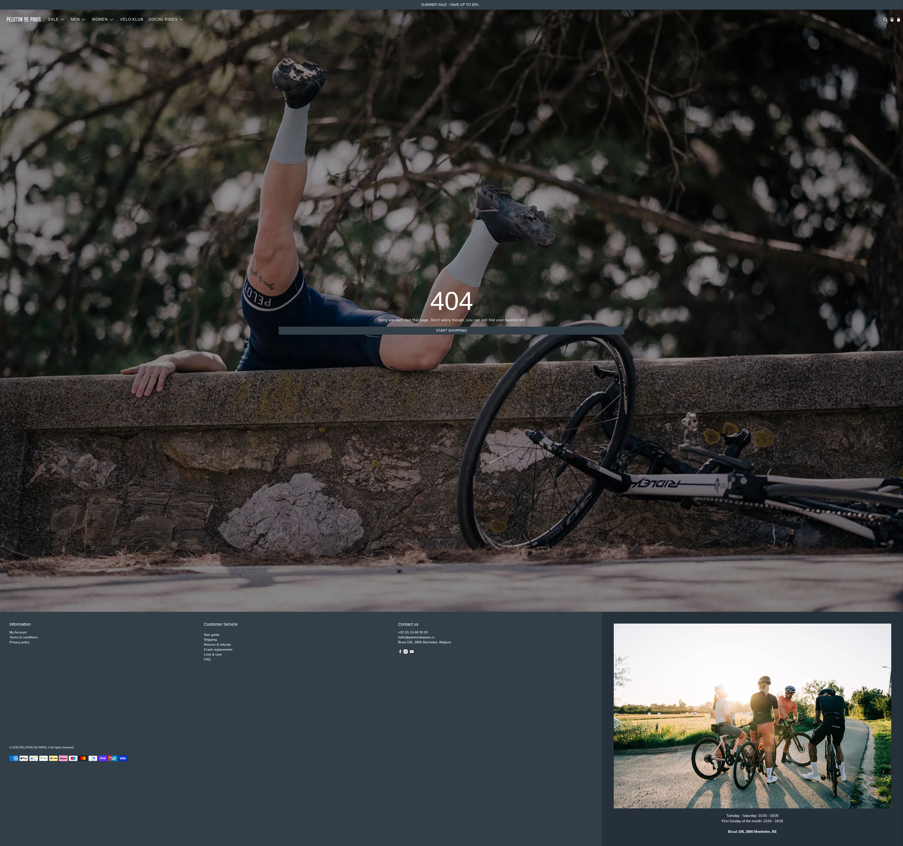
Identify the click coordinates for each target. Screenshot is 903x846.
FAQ (207, 659)
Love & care (213, 654)
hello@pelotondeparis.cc (416, 637)
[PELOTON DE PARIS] (24, 19)
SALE (53, 19)
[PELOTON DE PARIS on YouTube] (412, 652)
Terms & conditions (23, 637)
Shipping (210, 639)
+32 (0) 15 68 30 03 (413, 632)
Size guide (211, 634)
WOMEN (100, 19)
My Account (18, 632)
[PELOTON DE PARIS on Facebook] (400, 652)
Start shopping (451, 330)
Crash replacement (218, 649)
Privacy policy (19, 642)
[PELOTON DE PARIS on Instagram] (406, 652)
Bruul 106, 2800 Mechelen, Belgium (424, 642)
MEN (75, 19)
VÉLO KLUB (131, 19)
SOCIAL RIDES (163, 19)
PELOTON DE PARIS (33, 747)
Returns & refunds (217, 644)
